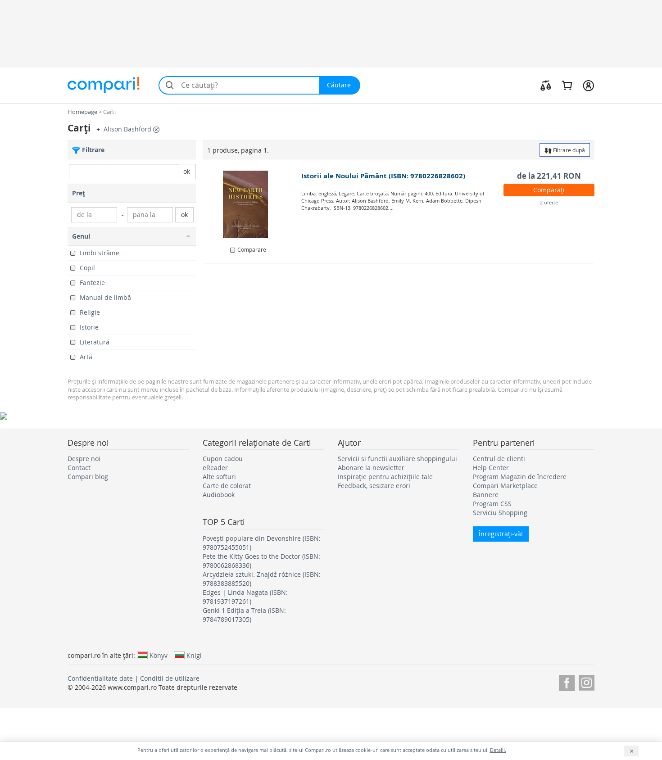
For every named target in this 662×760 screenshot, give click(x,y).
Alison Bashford (128, 129)
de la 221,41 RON (549, 176)
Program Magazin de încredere (520, 476)
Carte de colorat (227, 485)
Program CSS (492, 503)
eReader (215, 467)
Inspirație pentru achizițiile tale (385, 476)
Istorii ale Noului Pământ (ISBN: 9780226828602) (383, 176)
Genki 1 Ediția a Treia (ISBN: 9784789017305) (244, 615)
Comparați (549, 189)
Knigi (194, 655)
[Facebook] (567, 681)
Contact (79, 467)
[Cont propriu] (588, 85)
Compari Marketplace (505, 485)
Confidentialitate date (100, 678)
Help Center (491, 467)
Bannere (486, 494)
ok (186, 171)
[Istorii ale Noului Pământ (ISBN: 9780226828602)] (252, 204)
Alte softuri (219, 476)
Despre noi (84, 458)
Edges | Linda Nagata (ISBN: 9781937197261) (245, 597)
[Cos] (567, 85)
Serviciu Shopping (500, 512)
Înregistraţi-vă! (501, 533)
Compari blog (88, 476)
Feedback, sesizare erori (374, 485)
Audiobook (219, 494)
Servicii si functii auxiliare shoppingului (397, 458)
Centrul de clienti (499, 458)
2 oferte (549, 202)
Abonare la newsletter (371, 467)
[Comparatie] (545, 85)
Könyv (159, 655)
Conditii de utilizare (170, 678)
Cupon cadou (223, 458)
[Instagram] (586, 681)
